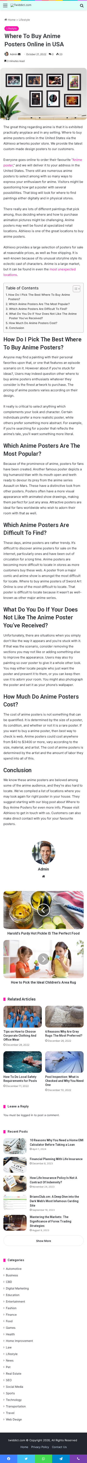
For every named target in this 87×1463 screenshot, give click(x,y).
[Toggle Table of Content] (74, 288)
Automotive (14, 1268)
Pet (8, 1367)
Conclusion (16, 328)
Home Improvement (19, 1341)
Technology (14, 1399)
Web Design (14, 1419)
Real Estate (13, 1373)
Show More (43, 1241)
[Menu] (5, 7)
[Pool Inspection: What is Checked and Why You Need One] (64, 1062)
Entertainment (15, 1301)
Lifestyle (24, 19)
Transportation (16, 1406)
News (10, 1360)
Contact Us (59, 1447)
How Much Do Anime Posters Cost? (33, 323)
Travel (10, 1413)
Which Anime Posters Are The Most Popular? (39, 304)
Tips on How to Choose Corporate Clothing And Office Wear (19, 1035)
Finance (11, 1314)
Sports (10, 1393)
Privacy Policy (40, 1447)
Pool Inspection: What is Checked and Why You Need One (64, 1081)
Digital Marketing (17, 1288)
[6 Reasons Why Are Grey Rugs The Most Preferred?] (64, 1017)
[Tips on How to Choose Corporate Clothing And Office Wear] (22, 1017)
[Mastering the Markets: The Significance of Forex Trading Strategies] (15, 1223)
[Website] (43, 876)
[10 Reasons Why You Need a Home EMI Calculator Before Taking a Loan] (15, 1146)
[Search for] (82, 7)
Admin (13, 54)
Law (9, 1347)
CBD (9, 1282)
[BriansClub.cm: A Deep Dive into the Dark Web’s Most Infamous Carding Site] (15, 1202)
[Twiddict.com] (21, 5)
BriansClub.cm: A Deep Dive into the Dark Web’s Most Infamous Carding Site (54, 1201)
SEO (9, 1380)
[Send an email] (19, 54)
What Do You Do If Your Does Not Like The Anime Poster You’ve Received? (43, 316)
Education (12, 1295)
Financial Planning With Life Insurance (56, 1159)
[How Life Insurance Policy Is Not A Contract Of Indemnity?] (15, 1184)
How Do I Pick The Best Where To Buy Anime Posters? (39, 297)
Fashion (11, 1308)
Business (12, 1275)
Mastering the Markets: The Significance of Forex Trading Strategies (50, 1221)
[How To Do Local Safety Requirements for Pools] (22, 1062)
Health (10, 1334)
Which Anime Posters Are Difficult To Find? (38, 309)
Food (9, 1321)
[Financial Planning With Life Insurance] (15, 1165)
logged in (27, 1115)
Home (11, 19)
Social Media (14, 1386)
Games (10, 1327)
